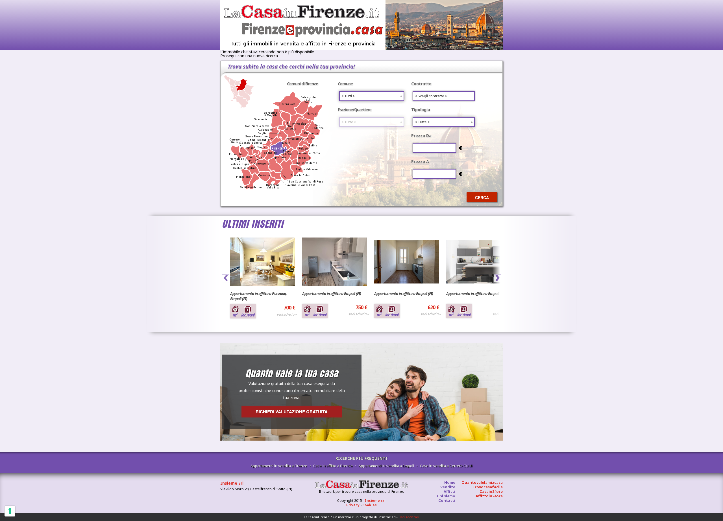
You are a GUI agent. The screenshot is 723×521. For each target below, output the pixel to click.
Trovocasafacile (487, 486)
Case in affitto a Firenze (333, 465)
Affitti (449, 491)
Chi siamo (446, 495)
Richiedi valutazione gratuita (292, 411)
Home (449, 482)
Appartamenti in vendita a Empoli (386, 465)
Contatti (446, 500)
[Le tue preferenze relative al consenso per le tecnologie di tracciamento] (10, 511)
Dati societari (408, 517)
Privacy (353, 505)
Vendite (447, 486)
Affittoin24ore (489, 495)
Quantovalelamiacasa (482, 482)
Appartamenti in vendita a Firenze (279, 465)
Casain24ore (491, 491)
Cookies (369, 505)
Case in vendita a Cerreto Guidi (446, 465)
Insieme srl (375, 500)
